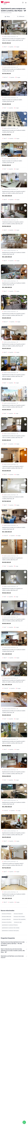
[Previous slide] (2, 27)
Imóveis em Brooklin (6, 919)
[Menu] (25, 2)
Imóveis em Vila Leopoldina (19, 919)
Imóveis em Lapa (18, 922)
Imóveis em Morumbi (6, 916)
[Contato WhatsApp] (24, 1122)
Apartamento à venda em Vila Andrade (10, 927)
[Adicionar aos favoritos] (25, 22)
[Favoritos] (23, 2)
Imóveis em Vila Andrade (19, 916)
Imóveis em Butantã (18, 913)
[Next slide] (25, 27)
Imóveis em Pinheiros (6, 913)
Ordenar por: (21, 16)
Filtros (8, 16)
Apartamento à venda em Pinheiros (10, 925)
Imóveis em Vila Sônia (6, 922)
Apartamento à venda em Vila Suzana (10, 930)
